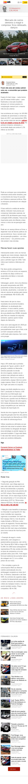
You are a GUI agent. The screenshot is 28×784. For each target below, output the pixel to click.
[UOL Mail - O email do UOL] (19, 2)
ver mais (13, 769)
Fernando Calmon (10, 82)
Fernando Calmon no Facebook (11, 447)
